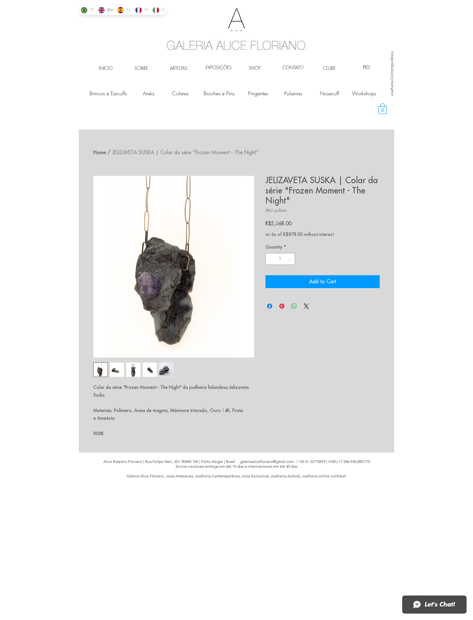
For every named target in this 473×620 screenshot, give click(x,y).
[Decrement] (270, 259)
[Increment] (290, 259)
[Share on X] (306, 306)
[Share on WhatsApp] (294, 306)
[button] (382, 108)
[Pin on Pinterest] (282, 306)
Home (99, 152)
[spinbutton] (280, 259)
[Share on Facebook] (270, 306)
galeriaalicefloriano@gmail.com (267, 461)
